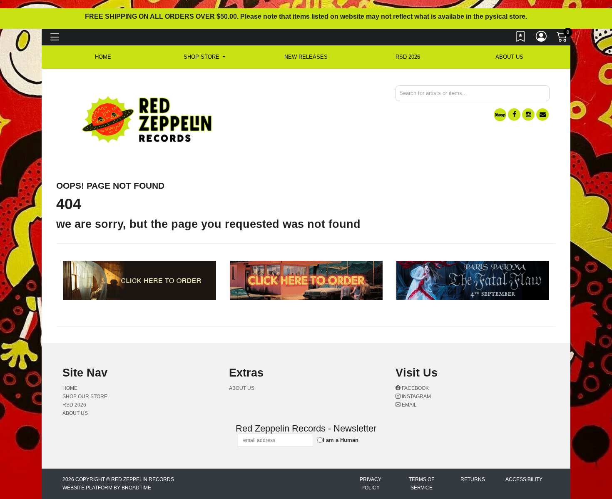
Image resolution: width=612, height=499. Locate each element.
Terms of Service (421, 484)
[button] (204, 57)
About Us (509, 57)
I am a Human (340, 440)
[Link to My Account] (541, 38)
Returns (472, 479)
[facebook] (514, 114)
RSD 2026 (408, 57)
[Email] (542, 114)
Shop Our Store (84, 396)
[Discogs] (500, 114)
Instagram (416, 396)
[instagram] (528, 114)
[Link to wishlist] (521, 38)
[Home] (147, 119)
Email (409, 405)
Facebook (415, 388)
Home (69, 388)
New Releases (306, 57)
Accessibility (523, 479)
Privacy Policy (370, 484)
